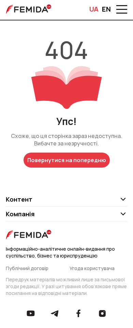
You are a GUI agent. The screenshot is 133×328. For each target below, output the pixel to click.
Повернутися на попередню (66, 160)
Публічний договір (27, 268)
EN (106, 9)
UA (94, 9)
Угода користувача (92, 268)
